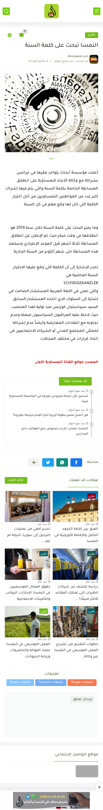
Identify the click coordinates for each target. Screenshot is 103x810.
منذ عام (90, 524)
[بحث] (6, 11)
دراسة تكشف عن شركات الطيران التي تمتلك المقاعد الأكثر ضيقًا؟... (76, 593)
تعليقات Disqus (20, 682)
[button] (76, 462)
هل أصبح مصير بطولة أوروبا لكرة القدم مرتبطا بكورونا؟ (50, 415)
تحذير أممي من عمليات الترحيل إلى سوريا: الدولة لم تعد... (28, 535)
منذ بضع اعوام (77, 390)
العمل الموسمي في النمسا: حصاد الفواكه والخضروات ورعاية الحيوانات (28, 651)
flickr (51, 159)
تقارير (91, 35)
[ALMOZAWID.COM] (51, 11)
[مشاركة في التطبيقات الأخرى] (34, 462)
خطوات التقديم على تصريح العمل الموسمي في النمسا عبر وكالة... (76, 651)
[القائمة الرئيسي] (96, 11)
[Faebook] (87, 771)
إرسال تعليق (82, 699)
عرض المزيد (16, 480)
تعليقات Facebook (51, 682)
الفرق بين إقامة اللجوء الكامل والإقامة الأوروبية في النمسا (76, 535)
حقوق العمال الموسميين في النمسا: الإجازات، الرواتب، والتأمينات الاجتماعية (27, 593)
